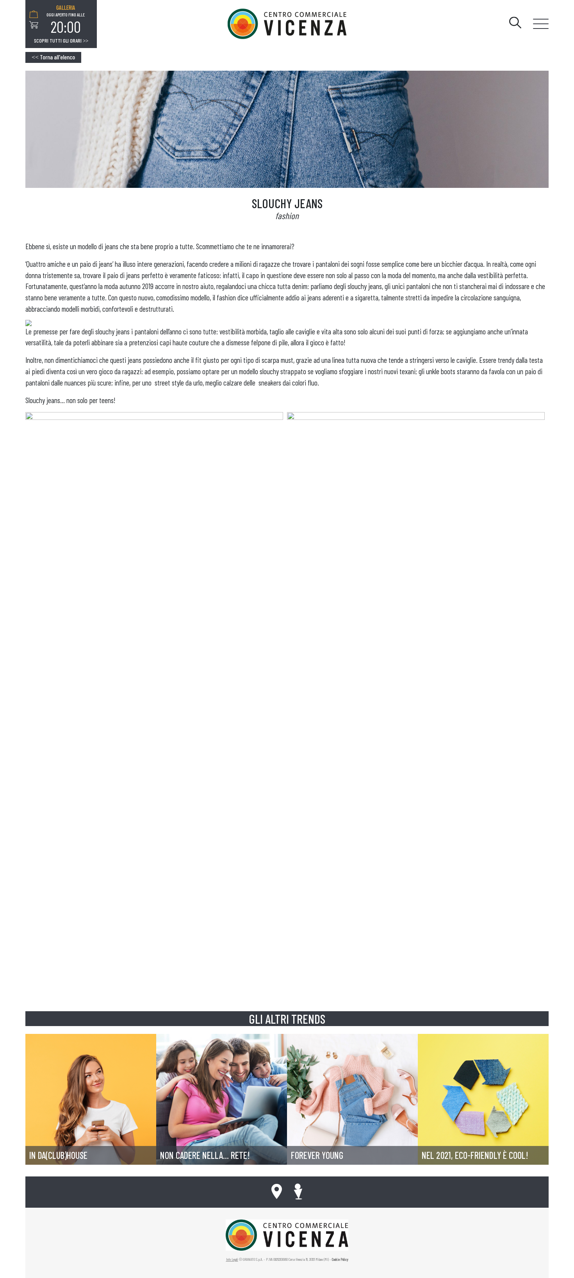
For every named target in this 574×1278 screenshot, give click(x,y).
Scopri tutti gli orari (61, 40)
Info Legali (232, 1259)
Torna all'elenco (53, 57)
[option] (65, 20)
